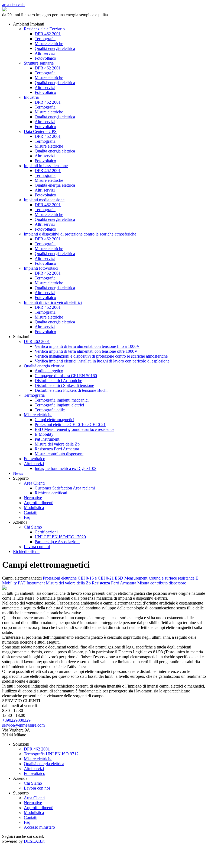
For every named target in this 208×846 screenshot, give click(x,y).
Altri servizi (45, 53)
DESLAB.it (34, 841)
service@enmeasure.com (23, 725)
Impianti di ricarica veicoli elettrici (53, 302)
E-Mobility (44, 434)
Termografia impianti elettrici (59, 405)
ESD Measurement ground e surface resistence (74, 429)
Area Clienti (34, 483)
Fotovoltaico (45, 58)
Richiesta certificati (51, 493)
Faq (27, 517)
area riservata (13, 4)
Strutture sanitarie (39, 63)
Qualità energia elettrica (55, 48)
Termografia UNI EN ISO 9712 (51, 754)
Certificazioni (46, 532)
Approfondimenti (38, 502)
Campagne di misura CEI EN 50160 (66, 375)
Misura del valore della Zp (57, 444)
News (18, 473)
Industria (31, 97)
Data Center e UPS (40, 131)
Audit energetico (49, 370)
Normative (33, 497)
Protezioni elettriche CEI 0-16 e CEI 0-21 (70, 424)
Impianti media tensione (44, 200)
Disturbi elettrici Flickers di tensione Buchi (71, 390)
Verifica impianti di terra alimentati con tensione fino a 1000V (87, 346)
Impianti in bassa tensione (46, 165)
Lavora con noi (37, 546)
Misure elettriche (49, 43)
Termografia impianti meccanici (62, 400)
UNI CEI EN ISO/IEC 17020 (60, 537)
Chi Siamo (33, 527)
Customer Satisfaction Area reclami (65, 488)
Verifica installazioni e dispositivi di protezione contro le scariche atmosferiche (101, 356)
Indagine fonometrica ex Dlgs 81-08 (65, 468)
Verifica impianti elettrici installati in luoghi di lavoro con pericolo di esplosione (102, 361)
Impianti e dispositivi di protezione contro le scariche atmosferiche (80, 234)
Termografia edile (50, 410)
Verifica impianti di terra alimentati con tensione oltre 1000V (86, 351)
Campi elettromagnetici (54, 419)
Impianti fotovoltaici (41, 268)
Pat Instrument (47, 439)
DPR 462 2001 (48, 33)
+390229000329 (16, 720)
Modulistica (34, 507)
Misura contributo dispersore (59, 453)
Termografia (45, 38)
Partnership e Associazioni (57, 541)
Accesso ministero (39, 827)
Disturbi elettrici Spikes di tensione (64, 385)
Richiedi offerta (26, 551)
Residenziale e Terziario (44, 29)
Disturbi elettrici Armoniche (58, 380)
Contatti (30, 512)
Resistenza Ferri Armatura (57, 449)
